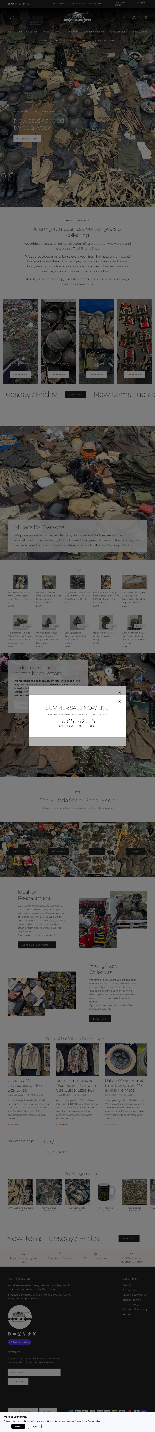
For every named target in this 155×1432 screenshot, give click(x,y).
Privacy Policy (81, 1421)
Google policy (94, 1421)
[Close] (151, 1414)
